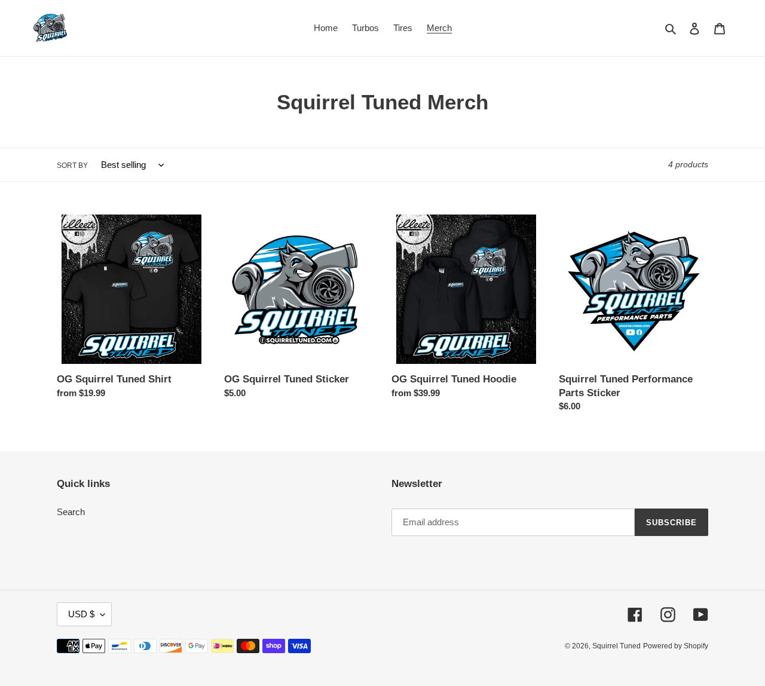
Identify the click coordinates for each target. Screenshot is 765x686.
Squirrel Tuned (616, 646)
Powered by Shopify (675, 646)
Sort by (72, 165)
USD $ (81, 614)
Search (71, 512)
